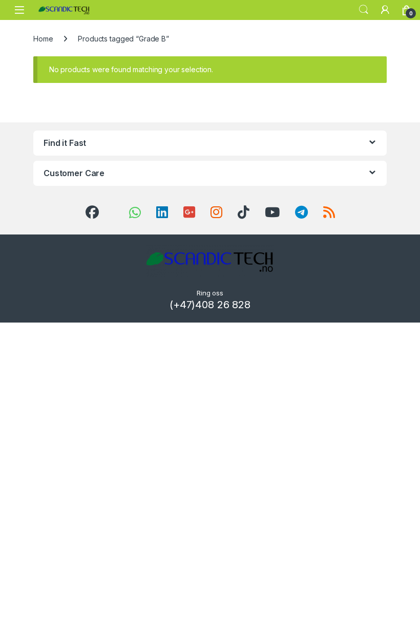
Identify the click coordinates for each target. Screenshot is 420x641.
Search (363, 9)
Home (43, 38)
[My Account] (385, 10)
